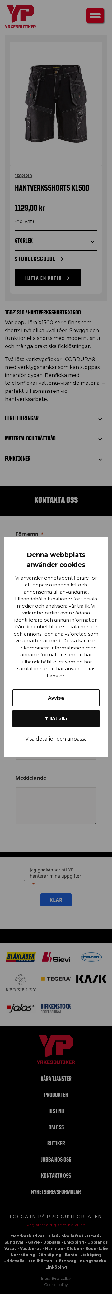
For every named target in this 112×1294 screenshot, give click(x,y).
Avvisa (56, 698)
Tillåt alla (56, 719)
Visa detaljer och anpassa (56, 739)
